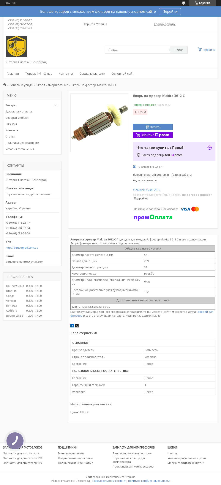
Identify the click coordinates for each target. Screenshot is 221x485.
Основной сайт (123, 73)
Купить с (147, 135)
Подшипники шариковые (75, 458)
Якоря (40, 85)
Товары (30, 73)
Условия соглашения (20, 149)
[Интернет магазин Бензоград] (16, 46)
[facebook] (72, 326)
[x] (77, 326)
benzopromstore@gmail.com (24, 262)
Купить (155, 127)
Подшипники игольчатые (75, 463)
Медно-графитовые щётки (185, 463)
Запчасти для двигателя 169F (23, 463)
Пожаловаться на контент (108, 481)
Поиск (179, 50)
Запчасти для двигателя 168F (23, 458)
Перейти (170, 11)
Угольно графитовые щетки (186, 458)
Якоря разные (58, 85)
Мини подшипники (71, 453)
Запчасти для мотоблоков (21, 453)
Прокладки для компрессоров (133, 466)
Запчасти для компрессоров (132, 453)
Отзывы (11, 124)
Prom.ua (130, 477)
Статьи (11, 136)
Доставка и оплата (19, 111)
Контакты (65, 73)
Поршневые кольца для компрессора (129, 460)
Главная (13, 73)
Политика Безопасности (22, 143)
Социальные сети (92, 73)
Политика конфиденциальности (149, 481)
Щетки (172, 453)
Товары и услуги (21, 85)
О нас (48, 73)
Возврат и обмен (17, 118)
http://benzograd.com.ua (22, 248)
